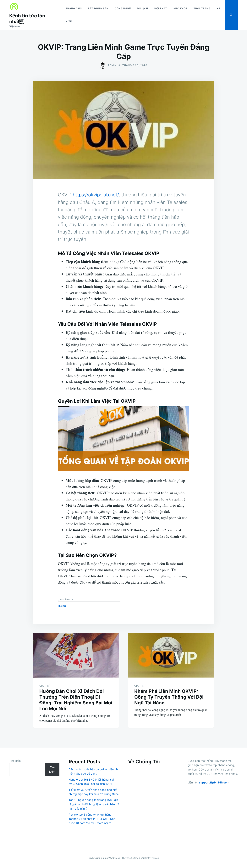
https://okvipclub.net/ (96, 195)
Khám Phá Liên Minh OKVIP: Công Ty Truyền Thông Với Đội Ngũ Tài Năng (169, 697)
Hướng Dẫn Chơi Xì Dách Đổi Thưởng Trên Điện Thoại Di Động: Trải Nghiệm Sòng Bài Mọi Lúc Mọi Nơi (75, 699)
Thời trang (202, 8)
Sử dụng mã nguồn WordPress (104, 858)
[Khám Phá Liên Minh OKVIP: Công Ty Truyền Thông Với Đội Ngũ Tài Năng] (171, 655)
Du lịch (142, 8)
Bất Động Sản (98, 8)
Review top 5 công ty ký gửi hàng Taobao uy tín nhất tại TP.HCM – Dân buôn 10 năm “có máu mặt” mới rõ (92, 819)
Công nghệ (123, 8)
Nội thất (160, 8)
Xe (218, 8)
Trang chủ (74, 8)
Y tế (69, 21)
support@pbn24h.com (214, 782)
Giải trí (62, 606)
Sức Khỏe (180, 8)
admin (112, 65)
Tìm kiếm (15, 760)
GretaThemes (151, 858)
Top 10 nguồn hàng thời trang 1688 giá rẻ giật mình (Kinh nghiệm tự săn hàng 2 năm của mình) (94, 804)
